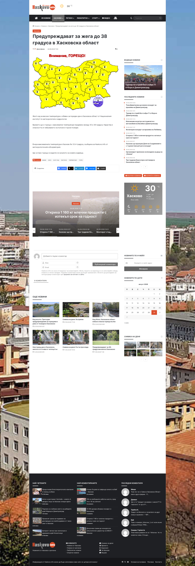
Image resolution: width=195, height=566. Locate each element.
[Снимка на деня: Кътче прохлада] (76, 337)
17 (127, 308)
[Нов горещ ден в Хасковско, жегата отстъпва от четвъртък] (46, 337)
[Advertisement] (76, 364)
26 (138, 312)
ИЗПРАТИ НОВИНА (153, 175)
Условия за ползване (138, 562)
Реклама (150, 562)
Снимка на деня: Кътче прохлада (75, 347)
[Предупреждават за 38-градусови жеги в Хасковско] (106, 337)
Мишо (133, 489)
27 (143, 312)
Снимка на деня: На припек (73, 319)
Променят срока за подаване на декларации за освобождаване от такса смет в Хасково (56, 521)
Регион (69, 18)
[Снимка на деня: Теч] (130, 353)
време (44, 160)
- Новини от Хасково (73, 545)
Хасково (58, 18)
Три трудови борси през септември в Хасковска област (90, 214)
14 (149, 303)
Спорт (95, 18)
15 (154, 303)
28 (149, 312)
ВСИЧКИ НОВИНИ (134, 175)
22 (154, 308)
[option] (90, 214)
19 (138, 308)
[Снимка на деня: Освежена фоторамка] (143, 345)
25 (132, 312)
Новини (46, 18)
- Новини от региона (73, 548)
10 (127, 303)
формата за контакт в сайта (74, 274)
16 (159, 303)
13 (143, 303)
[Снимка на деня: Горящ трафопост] (130, 345)
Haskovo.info (49, 562)
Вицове (104, 553)
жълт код (56, 160)
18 (132, 308)
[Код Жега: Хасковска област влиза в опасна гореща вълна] (106, 309)
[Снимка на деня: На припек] (76, 309)
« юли (126, 323)
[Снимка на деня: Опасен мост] (156, 345)
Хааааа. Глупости (138, 530)
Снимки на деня (107, 543)
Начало (37, 26)
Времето (104, 545)
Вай (132, 520)
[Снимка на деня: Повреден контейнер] (156, 353)
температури (73, 160)
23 (160, 308)
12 (138, 303)
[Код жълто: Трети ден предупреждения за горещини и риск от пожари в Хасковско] (46, 309)
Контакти (158, 562)
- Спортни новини (72, 553)
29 (154, 312)
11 (132, 303)
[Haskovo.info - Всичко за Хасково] (44, 8)
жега (49, 160)
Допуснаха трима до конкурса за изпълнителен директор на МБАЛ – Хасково (100, 530)
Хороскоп (104, 548)
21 (149, 308)
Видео (107, 18)
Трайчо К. (135, 510)
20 (143, 308)
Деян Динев (41, 49)
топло (81, 160)
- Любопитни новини (73, 550)
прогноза (64, 160)
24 (127, 312)
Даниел (134, 500)
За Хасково (105, 550)
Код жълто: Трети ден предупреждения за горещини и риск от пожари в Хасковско (45, 321)
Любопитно (82, 18)
